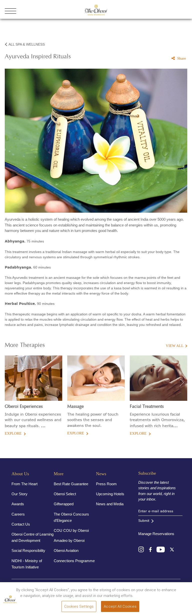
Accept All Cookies (120, 606)
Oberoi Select (65, 494)
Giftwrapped (64, 504)
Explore (13, 433)
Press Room (106, 484)
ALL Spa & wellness (26, 44)
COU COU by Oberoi (71, 530)
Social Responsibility (28, 550)
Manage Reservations (156, 534)
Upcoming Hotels (110, 494)
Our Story (20, 494)
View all (175, 346)
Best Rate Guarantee (71, 484)
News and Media (110, 504)
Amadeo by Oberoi (69, 540)
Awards (18, 504)
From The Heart (25, 484)
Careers (18, 514)
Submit (143, 521)
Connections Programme (74, 561)
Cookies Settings (79, 606)
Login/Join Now (171, 11)
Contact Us (21, 524)
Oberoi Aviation (66, 550)
